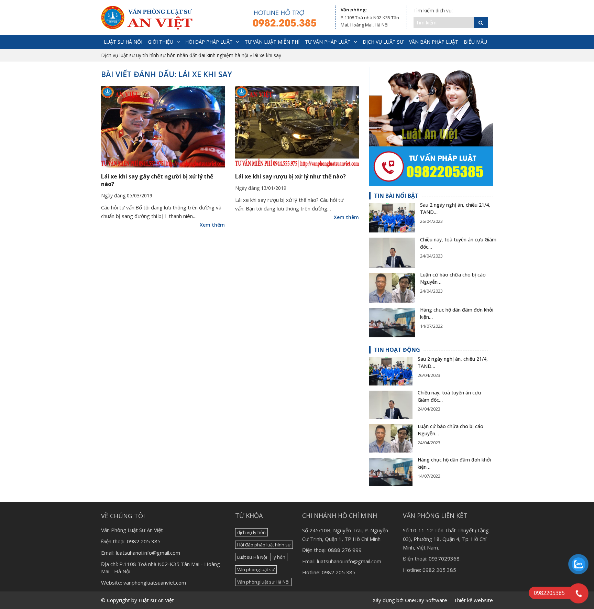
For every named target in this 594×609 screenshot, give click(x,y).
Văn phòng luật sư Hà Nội (263, 582)
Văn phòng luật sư (256, 569)
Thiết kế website (473, 600)
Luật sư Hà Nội (252, 557)
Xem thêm (212, 224)
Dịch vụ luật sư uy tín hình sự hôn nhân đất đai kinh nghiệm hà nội (174, 55)
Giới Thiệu (160, 42)
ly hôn (279, 557)
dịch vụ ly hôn (251, 532)
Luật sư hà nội (123, 42)
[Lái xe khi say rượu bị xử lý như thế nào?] (297, 126)
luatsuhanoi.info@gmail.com (148, 552)
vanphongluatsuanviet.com (154, 582)
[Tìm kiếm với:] (444, 22)
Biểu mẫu (475, 42)
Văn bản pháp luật (433, 42)
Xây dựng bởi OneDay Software (410, 600)
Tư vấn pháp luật (328, 42)
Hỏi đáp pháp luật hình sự (264, 545)
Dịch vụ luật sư (383, 42)
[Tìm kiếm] (481, 22)
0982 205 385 (144, 541)
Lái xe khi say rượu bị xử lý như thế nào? (290, 176)
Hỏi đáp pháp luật (209, 42)
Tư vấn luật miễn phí (272, 42)
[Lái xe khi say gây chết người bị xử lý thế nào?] (163, 126)
